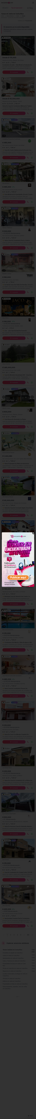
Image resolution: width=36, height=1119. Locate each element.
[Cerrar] (33, 533)
